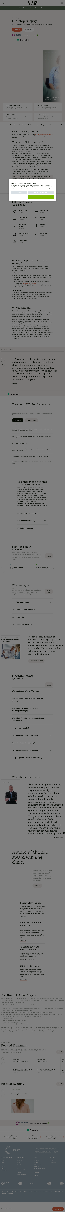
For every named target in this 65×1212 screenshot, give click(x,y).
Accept (41, 197)
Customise (19, 192)
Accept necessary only (41, 192)
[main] (32, 190)
